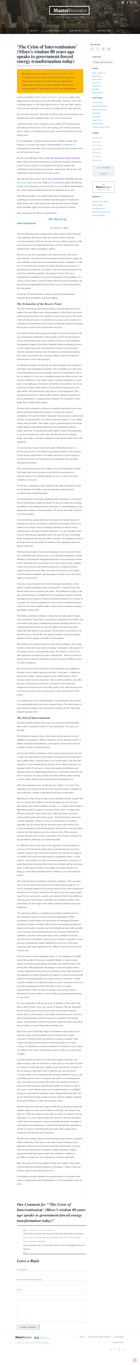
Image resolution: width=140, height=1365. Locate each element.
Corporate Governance (99, 109)
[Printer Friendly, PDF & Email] (109, 49)
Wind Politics (96, 113)
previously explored (25, 182)
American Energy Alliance (100, 201)
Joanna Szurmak (97, 92)
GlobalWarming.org (98, 208)
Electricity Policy (97, 123)
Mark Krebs (96, 89)
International (96, 116)
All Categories (103, 168)
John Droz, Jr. (96, 83)
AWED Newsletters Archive (101, 127)
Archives (104, 30)
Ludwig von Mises (60, 73)
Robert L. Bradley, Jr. (99, 73)
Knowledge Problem (98, 215)
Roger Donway (97, 76)
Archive (103, 174)
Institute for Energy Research (101, 212)
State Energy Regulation (99, 106)
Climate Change (97, 102)
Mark (25, 1230)
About (33, 30)
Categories (54, 30)
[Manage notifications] (135, 1360)
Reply (25, 1252)
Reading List (80, 30)
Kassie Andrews (97, 79)
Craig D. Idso (96, 86)
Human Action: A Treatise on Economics (52, 97)
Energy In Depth (97, 205)
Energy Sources (97, 120)
